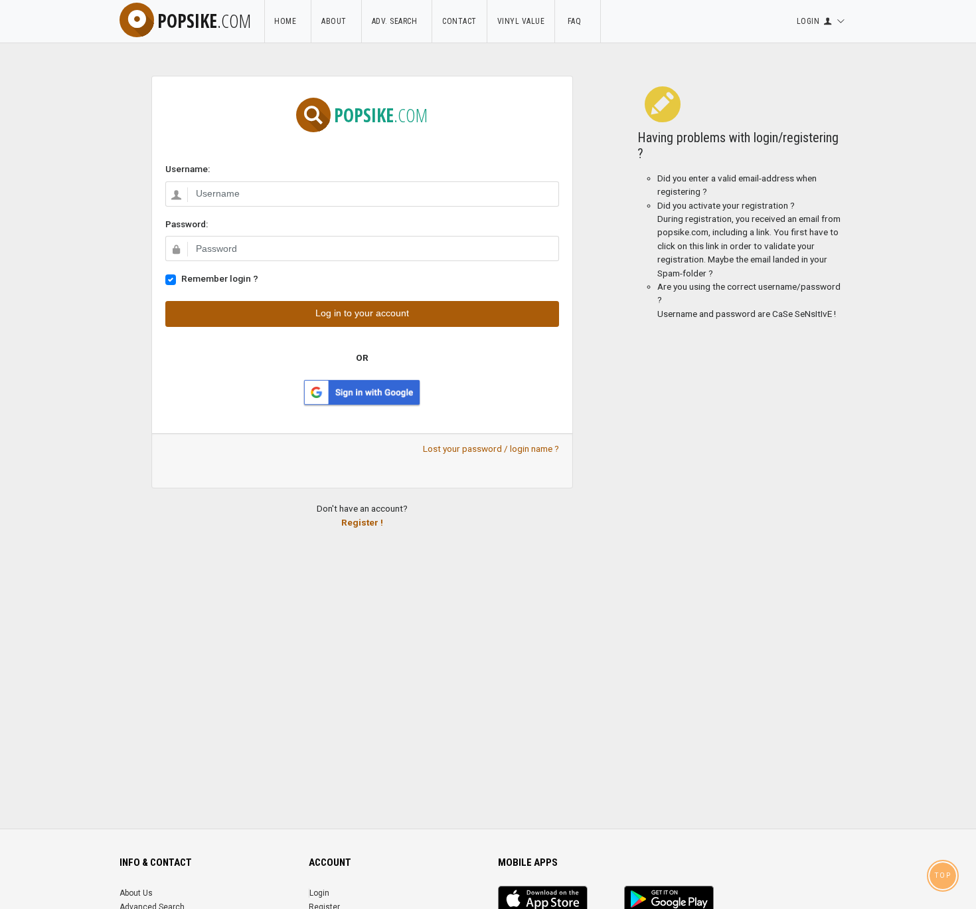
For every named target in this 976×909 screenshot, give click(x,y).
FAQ (577, 21)
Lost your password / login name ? (491, 448)
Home (287, 21)
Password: (186, 224)
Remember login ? (219, 278)
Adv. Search (397, 21)
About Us (136, 893)
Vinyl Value (521, 21)
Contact (459, 21)
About (336, 21)
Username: (187, 168)
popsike (204, 20)
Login (319, 893)
